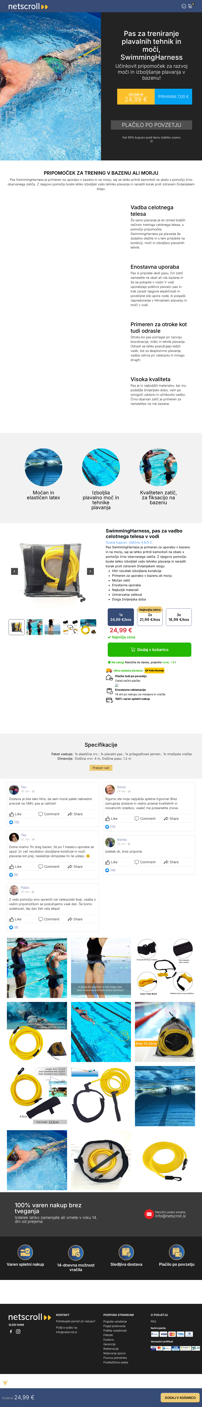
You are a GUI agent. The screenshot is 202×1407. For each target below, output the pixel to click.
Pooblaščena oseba (115, 1362)
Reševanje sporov (114, 1353)
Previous (14, 574)
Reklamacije (111, 1348)
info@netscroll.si (170, 1214)
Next (90, 574)
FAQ (153, 1321)
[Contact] (184, 6)
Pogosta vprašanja (115, 1321)
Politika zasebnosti (115, 1330)
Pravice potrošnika (115, 1357)
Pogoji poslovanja (114, 1326)
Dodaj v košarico (152, 649)
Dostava (108, 1339)
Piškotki (108, 1335)
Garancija (109, 1344)
